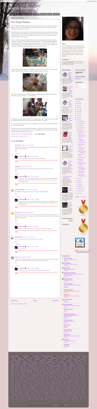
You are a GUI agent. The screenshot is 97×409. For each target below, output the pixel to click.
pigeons (59, 397)
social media (16, 399)
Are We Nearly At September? (81, 148)
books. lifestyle (73, 395)
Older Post (56, 300)
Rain (48, 369)
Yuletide (39, 395)
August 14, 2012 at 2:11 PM (32, 246)
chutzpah (83, 395)
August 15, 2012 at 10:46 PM (33, 268)
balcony (72, 377)
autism (46, 395)
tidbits (25, 358)
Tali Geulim (70, 362)
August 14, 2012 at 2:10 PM (32, 226)
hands (42, 396)
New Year (82, 359)
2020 (78, 103)
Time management (22, 393)
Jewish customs (63, 358)
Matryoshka (68, 386)
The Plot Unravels (81, 157)
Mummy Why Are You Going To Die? (81, 136)
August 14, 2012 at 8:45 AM (29, 237)
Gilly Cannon (18, 212)
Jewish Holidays (68, 356)
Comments (79, 87)
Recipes (78, 358)
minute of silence (36, 397)
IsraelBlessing (25, 385)
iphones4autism (61, 396)
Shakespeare (83, 376)
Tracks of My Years (32, 365)
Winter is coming (77, 393)
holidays (56, 360)
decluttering (54, 358)
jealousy (67, 396)
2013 (78, 117)
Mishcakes (12, 387)
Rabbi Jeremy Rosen (68, 290)
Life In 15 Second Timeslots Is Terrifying (70, 190)
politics (69, 397)
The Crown (32, 392)
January (80, 190)
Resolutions (51, 373)
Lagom (41, 386)
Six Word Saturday (14, 377)
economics (21, 379)
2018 (78, 107)
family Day (71, 370)
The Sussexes (56, 377)
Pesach (69, 359)
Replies (17, 153)
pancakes (42, 397)
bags (49, 395)
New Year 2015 (51, 387)
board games (67, 395)
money (51, 379)
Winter (73, 373)
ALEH (34, 372)
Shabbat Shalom (72, 366)
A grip (60, 380)
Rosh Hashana (21, 359)
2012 (78, 119)
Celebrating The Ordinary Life (70, 340)
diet (39, 365)
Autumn (12, 369)
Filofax (22, 369)
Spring (43, 368)
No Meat (29, 14)
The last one (66, 300)
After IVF (43, 14)
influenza (56, 396)
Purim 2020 (69, 389)
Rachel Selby (21, 156)
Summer (72, 358)
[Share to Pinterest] (44, 134)
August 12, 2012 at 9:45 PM (32, 176)
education (77, 356)
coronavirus (38, 358)
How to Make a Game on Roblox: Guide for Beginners (72, 285)
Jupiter (38, 386)
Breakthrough (60, 366)
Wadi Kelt (60, 393)
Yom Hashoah (57, 368)
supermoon (41, 399)
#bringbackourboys (42, 375)
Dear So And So (59, 382)
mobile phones (46, 379)
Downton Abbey (76, 382)
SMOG (16, 390)
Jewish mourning (14, 373)
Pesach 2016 (41, 389)
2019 (78, 105)
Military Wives (82, 386)
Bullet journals (82, 375)
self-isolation (68, 360)
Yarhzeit (21, 395)
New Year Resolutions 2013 (66, 387)
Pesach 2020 (49, 370)
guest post (64, 369)
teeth (50, 399)
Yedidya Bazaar (42, 360)
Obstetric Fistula (18, 389)
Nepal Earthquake (34, 387)
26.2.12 (47, 380)
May (79, 182)
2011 (78, 193)
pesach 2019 (54, 397)
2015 (78, 113)
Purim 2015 (45, 373)
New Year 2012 (44, 387)
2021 (78, 101)
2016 (78, 111)
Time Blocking (14, 393)
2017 (78, 109)
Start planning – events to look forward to (72, 336)
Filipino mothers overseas (31, 383)
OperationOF (31, 389)
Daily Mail (39, 372)
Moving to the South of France (69, 321)
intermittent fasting (39, 379)
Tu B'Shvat (68, 373)
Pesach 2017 (39, 373)
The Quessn (59, 392)
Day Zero (36, 14)
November (80, 123)
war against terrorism (15, 363)
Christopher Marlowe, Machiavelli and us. (72, 291)
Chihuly (47, 382)
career (81, 377)
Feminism (23, 383)
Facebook (72, 363)
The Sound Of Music (49, 377)
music (58, 363)
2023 (65, 310)
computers (12, 396)
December (80, 121)
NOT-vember (42, 370)
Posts (78, 84)
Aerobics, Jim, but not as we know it (71, 264)
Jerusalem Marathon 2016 (71, 385)
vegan (25, 366)
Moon (27, 373)
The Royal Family (56, 370)
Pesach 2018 (47, 389)
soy (25, 399)
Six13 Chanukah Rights (43, 390)
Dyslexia (81, 382)
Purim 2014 (58, 389)
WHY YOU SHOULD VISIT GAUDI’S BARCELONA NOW (71, 316)
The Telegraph (75, 392)
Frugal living (31, 366)
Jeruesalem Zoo (42, 385)
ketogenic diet (82, 373)
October (80, 125)
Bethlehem (18, 382)
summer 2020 (23, 375)
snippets (12, 372)
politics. (63, 379)
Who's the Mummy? (68, 284)
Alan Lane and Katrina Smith (68, 380)
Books (14, 359)
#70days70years (72, 365)
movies (76, 370)
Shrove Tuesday (29, 390)
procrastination (77, 379)
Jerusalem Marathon (81, 372)
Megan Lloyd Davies (74, 386)
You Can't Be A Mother (70, 102)
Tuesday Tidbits (70, 132)
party (46, 397)
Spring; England (70, 390)
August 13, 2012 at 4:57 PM (27, 212)
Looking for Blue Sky (19, 189)
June (79, 180)
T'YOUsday (83, 390)
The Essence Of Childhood (81, 172)
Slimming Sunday (21, 377)
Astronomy (13, 382)
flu (26, 396)
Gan (43, 383)
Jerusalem (50, 360)
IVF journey (36, 359)
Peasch (36, 389)
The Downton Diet (39, 392)
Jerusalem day (79, 385)
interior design (51, 359)
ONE (28, 368)
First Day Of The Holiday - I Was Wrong (81, 164)
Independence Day (27, 363)
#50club (75, 369)
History (59, 372)
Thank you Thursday (49, 368)
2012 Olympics (42, 380)
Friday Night (39, 383)
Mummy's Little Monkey (69, 314)
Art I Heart (63, 359)
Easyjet (12, 376)
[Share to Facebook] (42, 134)
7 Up (56, 380)
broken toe (77, 377)
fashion (77, 366)
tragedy (12, 380)
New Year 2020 (32, 373)
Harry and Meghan (52, 372)
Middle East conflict (45, 363)
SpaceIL (65, 390)
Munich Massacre (53, 376)
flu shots (29, 396)
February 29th (18, 383)
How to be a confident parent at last (70, 259)
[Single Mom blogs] (83, 235)
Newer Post (14, 300)
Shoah (56, 373)
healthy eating (20, 366)
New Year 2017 (58, 387)
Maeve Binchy (51, 386)
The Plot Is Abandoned (81, 140)
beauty (53, 395)
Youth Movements (34, 395)
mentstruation (18, 397)
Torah (32, 393)
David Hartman (52, 382)
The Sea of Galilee (41, 377)
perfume (49, 397)
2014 (78, 115)
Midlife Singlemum (23, 8)
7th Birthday (49, 375)
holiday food (51, 396)
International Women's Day (24, 376)
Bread (31, 382)
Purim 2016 (63, 389)
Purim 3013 (74, 389)
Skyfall (49, 390)
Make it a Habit (58, 386)
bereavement (58, 395)
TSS (16, 392)
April (79, 184)
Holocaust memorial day (66, 372)
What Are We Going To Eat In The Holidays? (82, 168)
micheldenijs (55, 405)
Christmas (41, 362)
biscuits (62, 395)
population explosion (74, 397)
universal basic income (65, 399)
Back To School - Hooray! (81, 132)
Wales (64, 393)
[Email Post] (35, 134)
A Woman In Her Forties (70, 88)
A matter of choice (68, 299)
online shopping (82, 370)
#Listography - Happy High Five (70, 147)
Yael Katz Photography (15, 395)
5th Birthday (52, 380)
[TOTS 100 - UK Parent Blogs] (81, 196)
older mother (50, 365)
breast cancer (58, 369)
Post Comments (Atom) (22, 303)
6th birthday (23, 372)
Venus (51, 393)
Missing (65, 326)
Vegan (49, 14)
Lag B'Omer (27, 369)
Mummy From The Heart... (70, 273)
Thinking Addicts (68, 330)
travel (29, 375)
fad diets (66, 370)
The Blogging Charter (67, 176)
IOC (11, 385)
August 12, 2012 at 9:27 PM (32, 156)
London (36, 366)
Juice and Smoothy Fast (31, 386)
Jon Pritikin (24, 386)
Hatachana (69, 383)
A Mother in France (68, 320)
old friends (76, 368)
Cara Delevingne (42, 382)
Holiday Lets (83, 383)
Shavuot (38, 368)
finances (33, 379)
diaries (17, 379)
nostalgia (12, 368)
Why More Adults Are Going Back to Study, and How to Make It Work (73, 274)
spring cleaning (82, 368)
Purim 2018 (43, 369)
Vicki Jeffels (66, 344)
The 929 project (26, 392)
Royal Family (32, 368)
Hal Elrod (60, 383)
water (81, 399)
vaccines (77, 399)
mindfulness (30, 397)
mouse (16, 257)
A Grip (22, 14)
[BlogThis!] (39, 134)
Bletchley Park (64, 375)
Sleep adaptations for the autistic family (71, 296)
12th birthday (36, 380)
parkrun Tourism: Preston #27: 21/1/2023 (71, 305)
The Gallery (52, 369)
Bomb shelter (26, 382)
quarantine (58, 365)
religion (41, 366)
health (44, 365)
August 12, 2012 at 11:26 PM (33, 199)
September (80, 128)
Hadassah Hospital (54, 383)
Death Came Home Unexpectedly (82, 151)
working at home (53, 366)
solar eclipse (22, 399)
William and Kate (70, 393)
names (59, 379)
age (43, 395)
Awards (54, 375)
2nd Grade (17, 372)
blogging (84, 358)
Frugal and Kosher (68, 279)
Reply (16, 150)
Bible (22, 382)
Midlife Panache (70, 203)
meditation (80, 396)
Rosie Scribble (18, 145)
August (79, 130)
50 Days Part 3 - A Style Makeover (82, 175)
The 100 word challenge (16, 360)
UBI (35, 393)
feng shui (28, 379)
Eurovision (16, 376)
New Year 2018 (22, 368)
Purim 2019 (77, 376)
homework (83, 366)
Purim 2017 (72, 376)
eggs (23, 396)
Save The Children (22, 390)
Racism (78, 389)
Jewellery (19, 386)
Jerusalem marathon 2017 (34, 376)
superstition (46, 399)
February (80, 188)
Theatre (62, 370)
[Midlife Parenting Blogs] (83, 216)
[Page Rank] (78, 78)
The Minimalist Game (50, 362)
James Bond (36, 385)
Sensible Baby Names (70, 74)
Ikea (84, 369)
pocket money (64, 397)
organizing (65, 363)
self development (33, 362)
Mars (63, 386)
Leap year (46, 386)
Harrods (65, 383)
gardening (18, 362)
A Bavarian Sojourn (68, 309)
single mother (29, 359)
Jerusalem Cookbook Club (51, 385)
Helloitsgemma (67, 334)
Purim (35, 360)
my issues (58, 356)
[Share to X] (41, 134)
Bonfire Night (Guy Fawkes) (73, 375)
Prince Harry (67, 376)
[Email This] (38, 134)
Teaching (24, 365)
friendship (70, 368)
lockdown (82, 362)
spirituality (29, 399)
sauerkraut (81, 397)
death (76, 362)
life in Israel (15, 356)
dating (17, 396)
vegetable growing (34, 375)
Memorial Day (13, 370)
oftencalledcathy (67, 263)
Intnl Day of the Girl (17, 385)
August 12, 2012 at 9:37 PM (26, 166)
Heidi (73, 383)
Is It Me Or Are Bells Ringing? (70, 163)
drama (20, 396)
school (19, 358)
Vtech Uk (55, 393)
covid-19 (46, 358)
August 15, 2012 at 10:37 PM (24, 257)
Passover (13, 366)
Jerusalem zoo (42, 376)
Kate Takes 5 (66, 339)
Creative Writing (77, 360)
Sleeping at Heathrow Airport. (57, 390)
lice (70, 396)
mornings (55, 379)
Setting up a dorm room (68, 280)
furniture (34, 396)
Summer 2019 (77, 390)
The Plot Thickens (81, 142)
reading (18, 375)
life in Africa (75, 396)
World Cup (83, 393)
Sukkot (53, 363)
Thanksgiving (20, 392)
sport (33, 399)
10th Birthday (25, 380)
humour (62, 360)
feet (25, 379)
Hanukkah (75, 359)
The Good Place (46, 392)
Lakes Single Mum (68, 304)
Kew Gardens (21, 373)
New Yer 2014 (80, 387)
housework (70, 369)
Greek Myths (47, 383)
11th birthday (30, 380)
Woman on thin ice (68, 258)
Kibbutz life (78, 363)
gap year (38, 396)
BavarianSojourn (19, 237)
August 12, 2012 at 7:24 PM (27, 145)
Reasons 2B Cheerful (47, 356)
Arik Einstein (76, 380)
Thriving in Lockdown (68, 331)
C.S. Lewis (36, 382)
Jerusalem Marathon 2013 (61, 385)
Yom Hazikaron (62, 377)
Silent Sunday (35, 390)
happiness (46, 396)
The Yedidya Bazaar (61, 362)
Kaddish (47, 376)
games (77, 373)
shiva (17, 368)
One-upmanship (25, 389)
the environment (55, 399)
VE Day (39, 393)
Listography (35, 363)
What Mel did (67, 325)
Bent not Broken (67, 345)
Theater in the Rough (82, 392)
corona (31, 358)
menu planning (24, 397)
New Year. (75, 387)
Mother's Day (36, 370)
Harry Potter (45, 372)
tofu (59, 399)
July (79, 178)
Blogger (65, 405)
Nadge (24, 387)
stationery (83, 379)
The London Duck (53, 392)
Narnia (28, 387)
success (37, 399)
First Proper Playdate (80, 160)
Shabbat (65, 366)
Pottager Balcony (60, 376)
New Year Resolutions (35, 369)
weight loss (46, 366)
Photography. (52, 389)
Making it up (67, 294)
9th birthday (29, 372)
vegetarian (65, 365)
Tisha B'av (28, 393)
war (24, 360)
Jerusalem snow (81, 365)
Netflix (39, 387)
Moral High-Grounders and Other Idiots (25, 370)
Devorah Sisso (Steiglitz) (68, 382)
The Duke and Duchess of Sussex (31, 377)
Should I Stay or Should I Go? (69, 269)
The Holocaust (61, 373)
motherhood (16, 136)
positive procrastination (70, 379)
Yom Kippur (64, 368)
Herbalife (77, 383)
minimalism (24, 362)
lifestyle (26, 356)
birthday (43, 359)
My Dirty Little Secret (81, 145)
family (57, 359)
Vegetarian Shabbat (45, 393)
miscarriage (13, 375)
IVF (18, 14)
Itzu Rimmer (31, 385)
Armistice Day (82, 380)
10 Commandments (18, 380)
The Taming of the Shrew (67, 392)
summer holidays (23, 136)
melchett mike (67, 268)
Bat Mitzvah (59, 375)
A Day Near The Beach (81, 154)
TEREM (12, 392)
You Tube (68, 377)
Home (12, 14)
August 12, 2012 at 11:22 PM (31, 189)
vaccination (72, 399)
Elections (79, 369)
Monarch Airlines (19, 387)
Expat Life (56, 14)
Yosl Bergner (27, 395)
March (79, 186)
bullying (79, 395)
